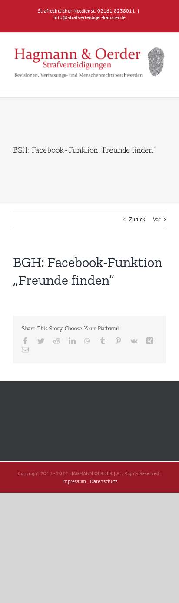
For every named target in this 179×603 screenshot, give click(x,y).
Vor (156, 219)
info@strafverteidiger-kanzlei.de (89, 17)
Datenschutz (103, 481)
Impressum (74, 481)
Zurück (137, 219)
